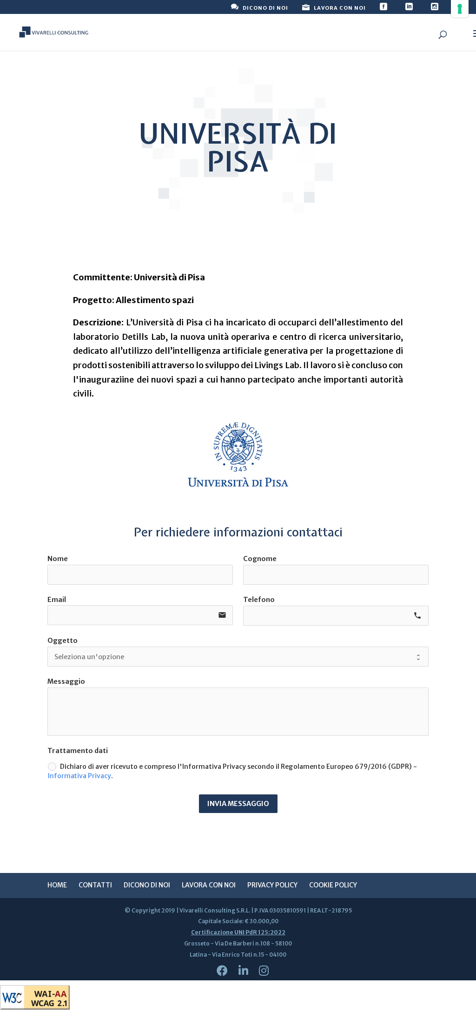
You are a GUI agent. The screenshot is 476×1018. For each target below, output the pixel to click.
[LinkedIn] (243, 971)
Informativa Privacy (79, 775)
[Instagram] (264, 971)
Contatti (95, 885)
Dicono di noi (147, 885)
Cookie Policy (333, 885)
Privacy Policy (272, 885)
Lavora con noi (209, 885)
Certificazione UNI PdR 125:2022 (238, 932)
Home (57, 885)
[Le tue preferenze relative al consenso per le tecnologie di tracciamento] (460, 9)
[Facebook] (222, 971)
